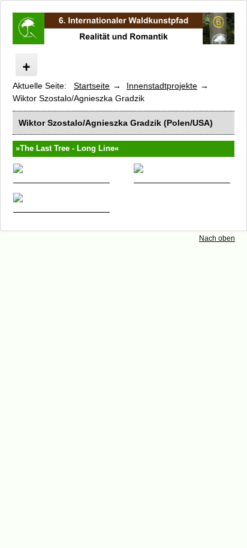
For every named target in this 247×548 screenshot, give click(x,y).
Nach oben (217, 238)
